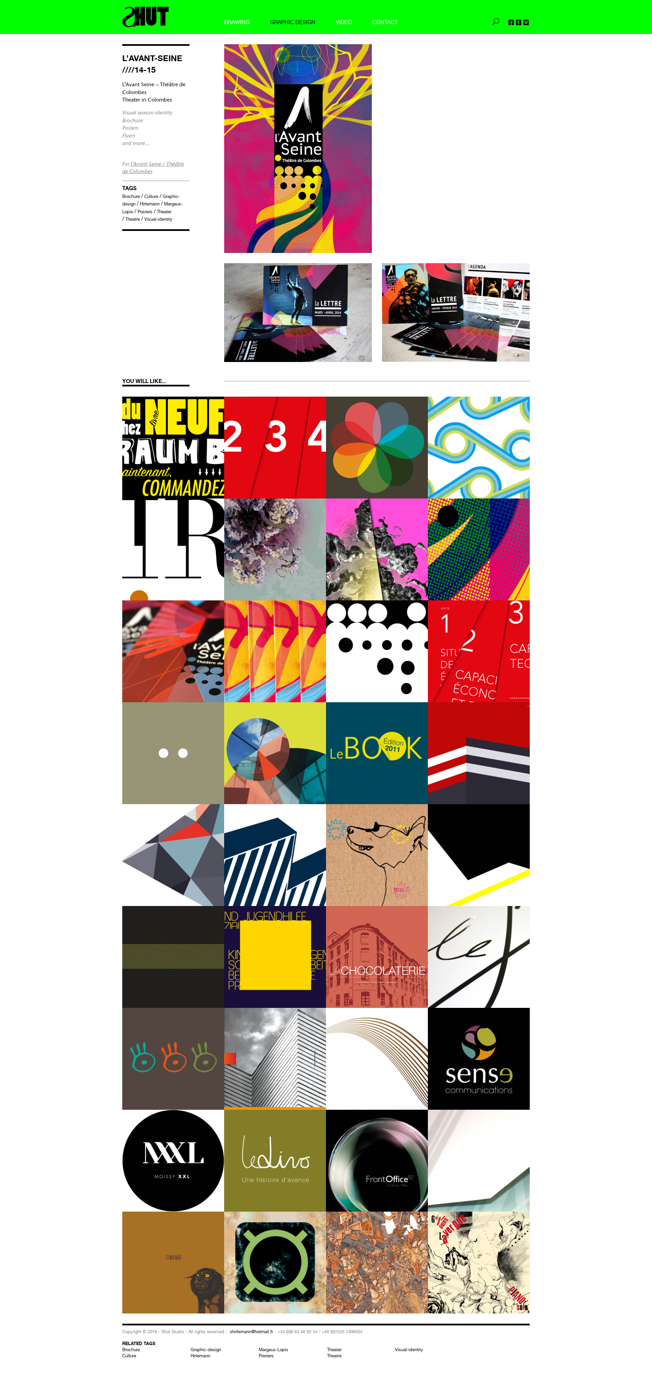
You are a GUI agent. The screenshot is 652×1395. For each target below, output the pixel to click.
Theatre (132, 219)
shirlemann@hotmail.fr (251, 1331)
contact (385, 22)
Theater (164, 211)
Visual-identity (158, 219)
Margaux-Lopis (273, 1349)
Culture (151, 196)
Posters (145, 211)
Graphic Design (292, 22)
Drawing (237, 22)
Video (344, 22)
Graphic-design (206, 1349)
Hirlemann (150, 203)
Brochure (131, 196)
